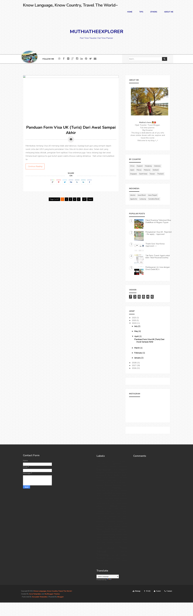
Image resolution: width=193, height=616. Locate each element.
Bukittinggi (100, 475)
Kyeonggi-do (101, 508)
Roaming (117, 524)
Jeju (97, 498)
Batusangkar (118, 473)
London (117, 511)
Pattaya (110, 519)
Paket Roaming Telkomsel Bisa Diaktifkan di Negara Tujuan (158, 221)
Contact (169, 591)
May (136, 331)
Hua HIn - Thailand (118, 491)
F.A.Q (148, 591)
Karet (107, 501)
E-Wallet (110, 483)
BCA (125, 473)
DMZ (119, 480)
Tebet (103, 542)
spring (112, 534)
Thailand (160, 174)
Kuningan (123, 506)
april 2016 (117, 463)
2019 (134, 323)
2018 (134, 362)
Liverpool (109, 511)
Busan (110, 475)
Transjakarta (112, 545)
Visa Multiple (122, 561)
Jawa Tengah (152, 195)
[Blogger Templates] (118, 201)
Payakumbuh (101, 521)
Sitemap (137, 591)
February (138, 352)
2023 (134, 317)
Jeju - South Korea (106, 498)
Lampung (143, 199)
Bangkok (123, 470)
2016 (134, 368)
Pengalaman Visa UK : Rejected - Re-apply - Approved (158, 233)
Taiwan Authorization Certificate (108, 540)
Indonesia (157, 166)
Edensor (124, 483)
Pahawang (112, 516)
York (107, 563)
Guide (109, 488)
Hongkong (148, 166)
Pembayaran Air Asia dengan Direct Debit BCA (157, 268)
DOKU (124, 480)
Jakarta (132, 195)
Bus (106, 475)
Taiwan (152, 174)
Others (153, 12)
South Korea (143, 174)
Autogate (113, 466)
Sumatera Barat (153, 199)
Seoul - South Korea (106, 529)
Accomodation (121, 461)
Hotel (98, 490)
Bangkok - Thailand (104, 472)
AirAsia (105, 464)
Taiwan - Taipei (121, 537)
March (137, 347)
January (137, 357)
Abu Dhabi (110, 461)
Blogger (60, 597)
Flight (98, 488)
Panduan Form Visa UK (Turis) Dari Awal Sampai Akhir (71, 130)
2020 (134, 320)
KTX (107, 503)
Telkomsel (110, 542)
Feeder (125, 485)
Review (109, 524)
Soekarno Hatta (116, 532)
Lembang (100, 511)
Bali (115, 470)
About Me (168, 12)
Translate (116, 579)
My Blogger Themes (52, 594)
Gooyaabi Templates (40, 597)
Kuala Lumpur (115, 503)
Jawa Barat (142, 195)
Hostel (124, 488)
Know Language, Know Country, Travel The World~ (70, 5)
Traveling (102, 555)
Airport (110, 464)
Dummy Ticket (101, 483)
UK (116, 555)
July (135, 326)
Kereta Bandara (116, 501)
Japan (132, 170)
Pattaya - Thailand (120, 519)
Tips (141, 12)
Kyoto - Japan (113, 509)
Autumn (123, 466)
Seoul (124, 526)
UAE (112, 555)
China (132, 166)
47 (84, 199)
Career (158, 591)
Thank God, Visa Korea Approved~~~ (155, 245)
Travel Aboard (105, 548)
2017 (134, 365)
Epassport (117, 485)
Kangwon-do (100, 501)
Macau (139, 170)
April (136, 336)
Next (90, 199)
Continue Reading (35, 166)
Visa (106, 560)
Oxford (104, 516)
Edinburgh (99, 485)
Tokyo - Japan (101, 545)
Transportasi (122, 545)
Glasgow (104, 488)
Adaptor (99, 464)
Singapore (133, 174)
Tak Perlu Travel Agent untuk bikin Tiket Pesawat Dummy (157, 256)
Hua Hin (105, 491)
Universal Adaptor (113, 558)
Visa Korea (113, 561)
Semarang (117, 527)
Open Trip (109, 513)
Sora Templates (35, 594)
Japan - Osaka (101, 496)
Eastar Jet (117, 483)
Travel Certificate (119, 552)
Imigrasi (99, 493)
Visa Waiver (101, 563)
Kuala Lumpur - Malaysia (111, 504)
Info (114, 493)
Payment (111, 521)
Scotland (155, 170)
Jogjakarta (133, 199)
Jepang (116, 498)
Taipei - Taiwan (102, 537)
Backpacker (103, 469)
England (139, 166)
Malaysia (147, 170)
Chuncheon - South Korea (117, 478)
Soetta (124, 532)
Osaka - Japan (121, 513)
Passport (103, 519)
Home (129, 12)
